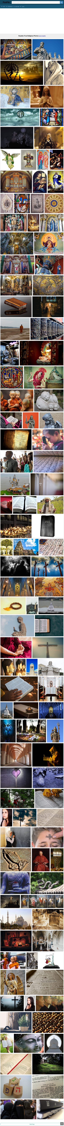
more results (42, 36)
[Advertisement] (32, 18)
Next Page (32, 1124)
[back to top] (62, 1123)
